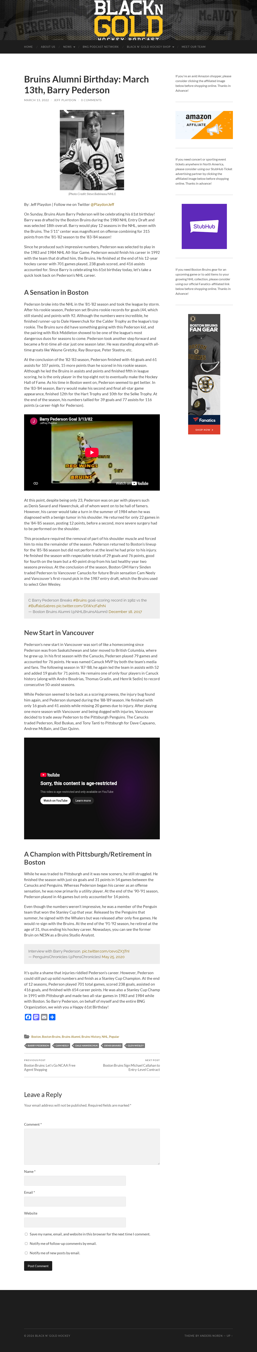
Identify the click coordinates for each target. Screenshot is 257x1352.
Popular (114, 1036)
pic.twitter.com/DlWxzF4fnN (81, 606)
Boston (36, 1036)
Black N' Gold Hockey (52, 1335)
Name (30, 1171)
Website (30, 1213)
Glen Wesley (136, 1045)
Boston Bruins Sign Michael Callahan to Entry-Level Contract (131, 1065)
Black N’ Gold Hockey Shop (149, 46)
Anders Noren (211, 1335)
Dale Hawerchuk (86, 1045)
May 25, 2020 (113, 957)
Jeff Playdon (65, 100)
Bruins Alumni (71, 1036)
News (67, 46)
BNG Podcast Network (101, 46)
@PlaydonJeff (102, 204)
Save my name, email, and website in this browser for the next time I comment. (90, 1234)
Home (28, 46)
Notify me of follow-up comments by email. (63, 1243)
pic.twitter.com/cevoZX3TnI (106, 951)
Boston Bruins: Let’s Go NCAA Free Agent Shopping (49, 1065)
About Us (48, 46)
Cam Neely (62, 1045)
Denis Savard (112, 1045)
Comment (33, 1124)
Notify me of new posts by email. (55, 1253)
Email (29, 1192)
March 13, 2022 (36, 100)
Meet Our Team (194, 46)
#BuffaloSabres (41, 606)
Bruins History (91, 1036)
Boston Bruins (51, 1036)
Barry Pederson (38, 1045)
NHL (105, 1036)
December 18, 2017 (125, 611)
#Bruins (80, 600)
